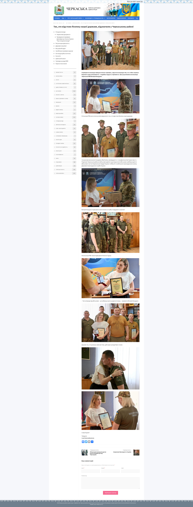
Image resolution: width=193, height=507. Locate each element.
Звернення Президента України (122, 452)
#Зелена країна (59, 76)
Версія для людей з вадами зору (135, 1)
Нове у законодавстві (60, 128)
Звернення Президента (61, 124)
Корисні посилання (61, 64)
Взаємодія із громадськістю (94, 18)
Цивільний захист (61, 58)
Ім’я (83, 468)
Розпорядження (59, 154)
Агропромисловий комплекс (62, 83)
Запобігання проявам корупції (64, 51)
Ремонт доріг (59, 150)
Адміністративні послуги (61, 87)
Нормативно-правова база (61, 135)
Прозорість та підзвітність (61, 147)
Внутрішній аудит (61, 48)
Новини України (59, 132)
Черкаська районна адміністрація (59, 10)
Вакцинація (58, 102)
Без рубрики (58, 91)
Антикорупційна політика (63, 53)
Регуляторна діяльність (62, 43)
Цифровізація (59, 165)
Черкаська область (60, 169)
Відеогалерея (121, 18)
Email (103, 468)
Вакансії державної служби (62, 98)
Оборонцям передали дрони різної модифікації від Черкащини (98, 453)
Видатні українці (59, 109)
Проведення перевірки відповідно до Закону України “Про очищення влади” (65, 39)
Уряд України (58, 162)
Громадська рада (59, 121)
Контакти (131, 18)
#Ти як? (57, 79)
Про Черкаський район (75, 18)
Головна (57, 18)
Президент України (60, 143)
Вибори (57, 106)
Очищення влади (61, 32)
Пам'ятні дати (59, 139)
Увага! (57, 158)
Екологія (58, 56)
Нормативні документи (63, 34)
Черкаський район (60, 173)
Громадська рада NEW (62, 61)
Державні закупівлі (61, 46)
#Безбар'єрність (59, 72)
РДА (63, 18)
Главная (69, 23)
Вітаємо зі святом (60, 94)
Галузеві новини (59, 117)
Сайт (122, 468)
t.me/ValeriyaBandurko (88, 438)
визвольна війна (76, 23)
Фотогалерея (111, 18)
